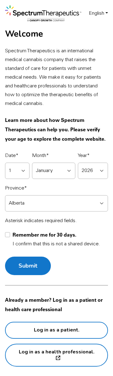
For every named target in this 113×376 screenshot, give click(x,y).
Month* (40, 155)
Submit (28, 265)
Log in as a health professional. (56, 351)
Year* (84, 155)
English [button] (96, 13)
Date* (12, 155)
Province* (16, 188)
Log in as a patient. (56, 329)
